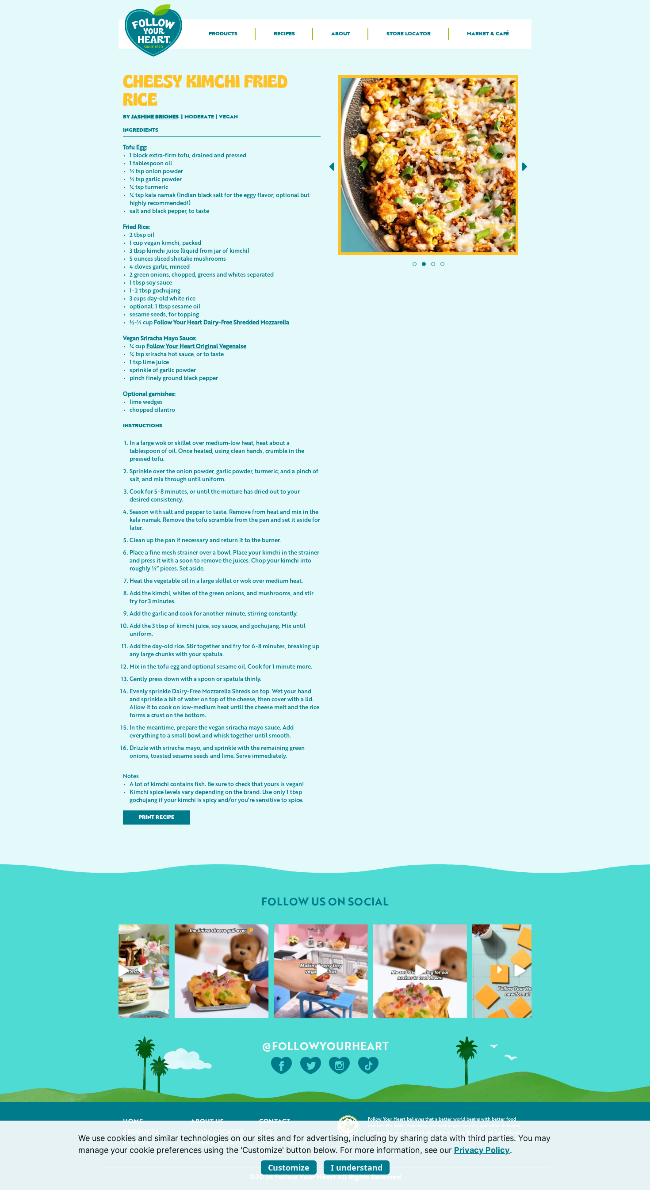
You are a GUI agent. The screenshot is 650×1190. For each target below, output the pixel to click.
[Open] (122, 971)
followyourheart (121, 933)
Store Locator (408, 34)
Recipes (284, 34)
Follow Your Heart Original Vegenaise (196, 346)
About (340, 34)
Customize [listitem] (289, 1167)
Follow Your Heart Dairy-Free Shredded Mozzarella (221, 322)
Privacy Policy (482, 1150)
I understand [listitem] (356, 1167)
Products (223, 34)
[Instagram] (160, 1008)
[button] (331, 166)
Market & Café (488, 34)
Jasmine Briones (155, 117)
